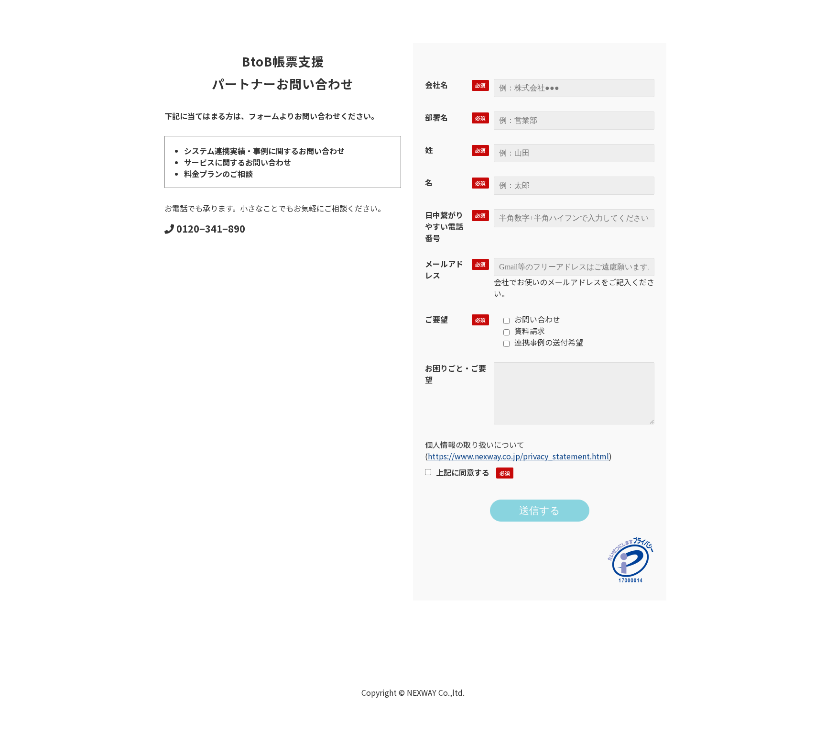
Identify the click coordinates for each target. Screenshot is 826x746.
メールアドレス (444, 269)
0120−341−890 (210, 229)
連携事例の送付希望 (548, 342)
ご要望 (436, 319)
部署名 (436, 117)
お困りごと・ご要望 (455, 373)
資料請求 (529, 330)
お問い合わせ (537, 319)
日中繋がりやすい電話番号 (444, 226)
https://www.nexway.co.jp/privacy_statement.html (518, 456)
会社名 (436, 84)
